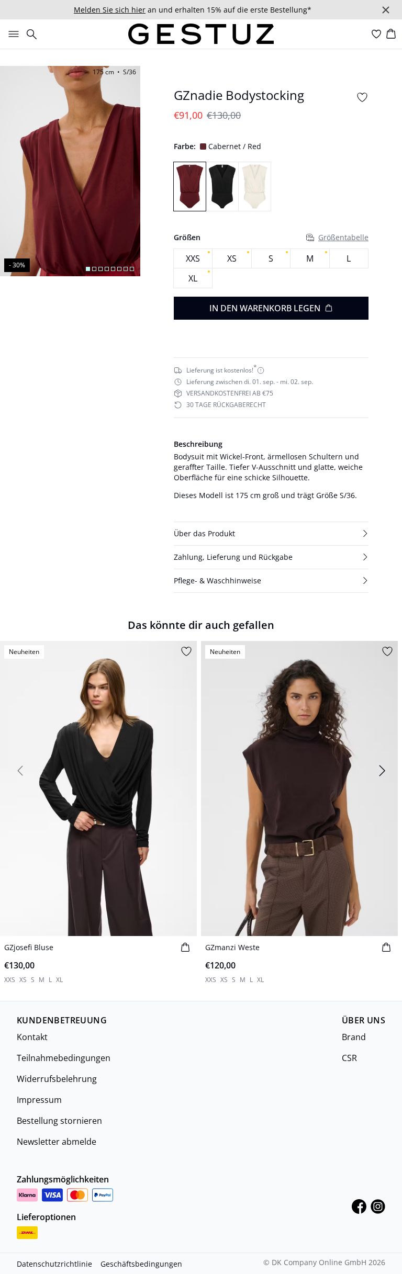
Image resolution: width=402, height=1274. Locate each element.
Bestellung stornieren (59, 1120)
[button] (271, 534)
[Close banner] (386, 10)
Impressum (39, 1100)
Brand (354, 1037)
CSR (349, 1058)
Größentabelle (343, 237)
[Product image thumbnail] (88, 269)
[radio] (193, 258)
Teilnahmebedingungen (63, 1058)
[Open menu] (11, 34)
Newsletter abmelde (56, 1141)
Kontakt (32, 1037)
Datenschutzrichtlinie (54, 1264)
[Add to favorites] (362, 97)
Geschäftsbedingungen (141, 1264)
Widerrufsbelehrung (57, 1079)
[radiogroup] (271, 268)
